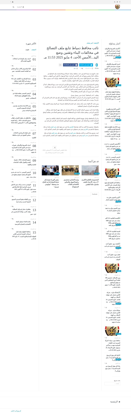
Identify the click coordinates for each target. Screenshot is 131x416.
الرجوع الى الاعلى (16, 411)
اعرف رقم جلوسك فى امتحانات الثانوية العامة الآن (24, 60)
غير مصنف (90, 43)
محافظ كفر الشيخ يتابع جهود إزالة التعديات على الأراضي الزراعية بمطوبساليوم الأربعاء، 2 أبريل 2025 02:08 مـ (112, 187)
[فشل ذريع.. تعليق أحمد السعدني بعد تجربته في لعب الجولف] (112, 246)
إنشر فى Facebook (69, 65)
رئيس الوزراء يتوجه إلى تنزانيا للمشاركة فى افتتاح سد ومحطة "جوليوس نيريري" (51, 183)
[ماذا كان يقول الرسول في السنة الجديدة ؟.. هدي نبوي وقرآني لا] (112, 357)
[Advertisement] (65, 24)
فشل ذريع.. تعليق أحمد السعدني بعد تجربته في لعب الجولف (112, 257)
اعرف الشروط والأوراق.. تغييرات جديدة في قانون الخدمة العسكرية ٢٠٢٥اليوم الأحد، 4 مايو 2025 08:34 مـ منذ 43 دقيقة (112, 68)
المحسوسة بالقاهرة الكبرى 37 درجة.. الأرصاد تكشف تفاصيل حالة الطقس (90, 182)
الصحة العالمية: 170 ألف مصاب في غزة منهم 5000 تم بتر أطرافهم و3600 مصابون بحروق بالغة (113, 235)
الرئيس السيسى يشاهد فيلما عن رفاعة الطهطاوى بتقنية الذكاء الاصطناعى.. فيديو (24, 95)
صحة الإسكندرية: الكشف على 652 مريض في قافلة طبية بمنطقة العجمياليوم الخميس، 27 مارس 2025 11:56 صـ (23, 82)
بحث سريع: (117, 380)
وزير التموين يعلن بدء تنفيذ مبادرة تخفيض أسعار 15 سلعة (112, 211)
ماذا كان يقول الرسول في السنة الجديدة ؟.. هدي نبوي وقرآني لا (112, 368)
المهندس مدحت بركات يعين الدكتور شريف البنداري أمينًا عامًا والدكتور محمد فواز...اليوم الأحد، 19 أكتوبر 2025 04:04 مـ (23, 188)
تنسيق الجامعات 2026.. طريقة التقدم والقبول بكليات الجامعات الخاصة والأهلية (24, 162)
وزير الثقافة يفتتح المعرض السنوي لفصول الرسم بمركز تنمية (24, 200)
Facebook (94, 194)
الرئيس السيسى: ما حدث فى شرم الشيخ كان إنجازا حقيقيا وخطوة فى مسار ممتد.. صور (113, 160)
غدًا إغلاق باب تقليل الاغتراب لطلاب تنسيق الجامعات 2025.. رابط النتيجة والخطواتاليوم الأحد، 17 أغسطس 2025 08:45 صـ (23, 121)
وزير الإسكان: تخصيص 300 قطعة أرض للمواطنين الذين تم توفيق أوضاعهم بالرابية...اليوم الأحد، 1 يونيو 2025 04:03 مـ (112, 282)
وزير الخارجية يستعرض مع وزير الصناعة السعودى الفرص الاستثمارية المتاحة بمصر (24, 108)
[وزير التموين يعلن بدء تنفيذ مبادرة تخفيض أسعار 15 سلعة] (112, 199)
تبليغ (75, 68)
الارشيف (96, 43)
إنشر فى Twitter (84, 65)
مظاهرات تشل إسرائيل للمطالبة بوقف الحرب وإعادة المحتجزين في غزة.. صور (23, 211)
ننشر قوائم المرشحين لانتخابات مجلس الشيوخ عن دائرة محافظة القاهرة (24, 135)
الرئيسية (19, 7)
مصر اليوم (53, 127)
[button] (11, 1)
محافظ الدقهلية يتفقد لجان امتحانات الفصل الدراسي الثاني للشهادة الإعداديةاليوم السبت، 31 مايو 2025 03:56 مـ (112, 96)
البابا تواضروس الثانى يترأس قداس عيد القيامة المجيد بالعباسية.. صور (23, 70)
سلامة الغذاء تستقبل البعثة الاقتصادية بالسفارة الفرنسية (25, 223)
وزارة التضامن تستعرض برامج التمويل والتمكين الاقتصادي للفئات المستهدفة (71, 183)
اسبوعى (34, 49)
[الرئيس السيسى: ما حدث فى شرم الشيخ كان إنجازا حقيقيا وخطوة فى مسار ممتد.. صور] (112, 147)
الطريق (71, 127)
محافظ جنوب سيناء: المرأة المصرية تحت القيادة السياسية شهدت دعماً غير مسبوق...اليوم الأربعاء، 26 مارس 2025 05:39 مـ (112, 345)
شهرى (27, 49)
